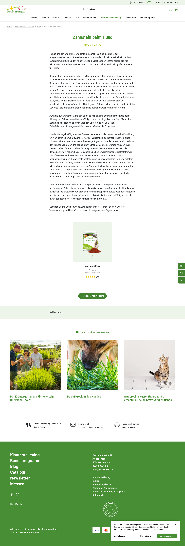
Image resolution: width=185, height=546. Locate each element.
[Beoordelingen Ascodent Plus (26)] (90, 277)
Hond (60, 312)
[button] (84, 9)
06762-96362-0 (100, 466)
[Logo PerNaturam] (16, 9)
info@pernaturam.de (102, 469)
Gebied (52, 312)
